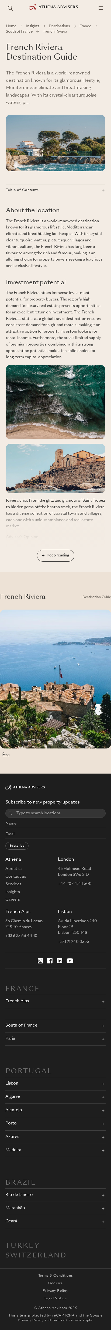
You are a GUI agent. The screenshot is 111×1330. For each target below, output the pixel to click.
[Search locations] (10, 8)
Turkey (22, 1246)
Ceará (11, 1221)
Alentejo (13, 1110)
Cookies (55, 1283)
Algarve (12, 1097)
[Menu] (101, 8)
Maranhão (15, 1208)
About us (13, 869)
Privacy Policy (55, 1291)
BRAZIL (20, 1183)
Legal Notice (55, 1298)
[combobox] (59, 813)
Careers (12, 899)
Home (11, 26)
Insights (32, 26)
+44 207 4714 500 (75, 884)
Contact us (15, 876)
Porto (11, 1124)
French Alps (17, 1001)
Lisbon (11, 1084)
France (85, 26)
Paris (10, 1039)
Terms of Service (67, 1320)
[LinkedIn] (59, 961)
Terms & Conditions (55, 1275)
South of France (19, 31)
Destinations (59, 26)
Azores (12, 1137)
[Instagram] (40, 961)
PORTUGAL (28, 1071)
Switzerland (36, 1256)
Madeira (13, 1150)
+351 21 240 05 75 (73, 942)
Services (13, 884)
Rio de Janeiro (19, 1195)
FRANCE (22, 989)
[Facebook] (50, 961)
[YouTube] (70, 961)
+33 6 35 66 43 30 (21, 936)
